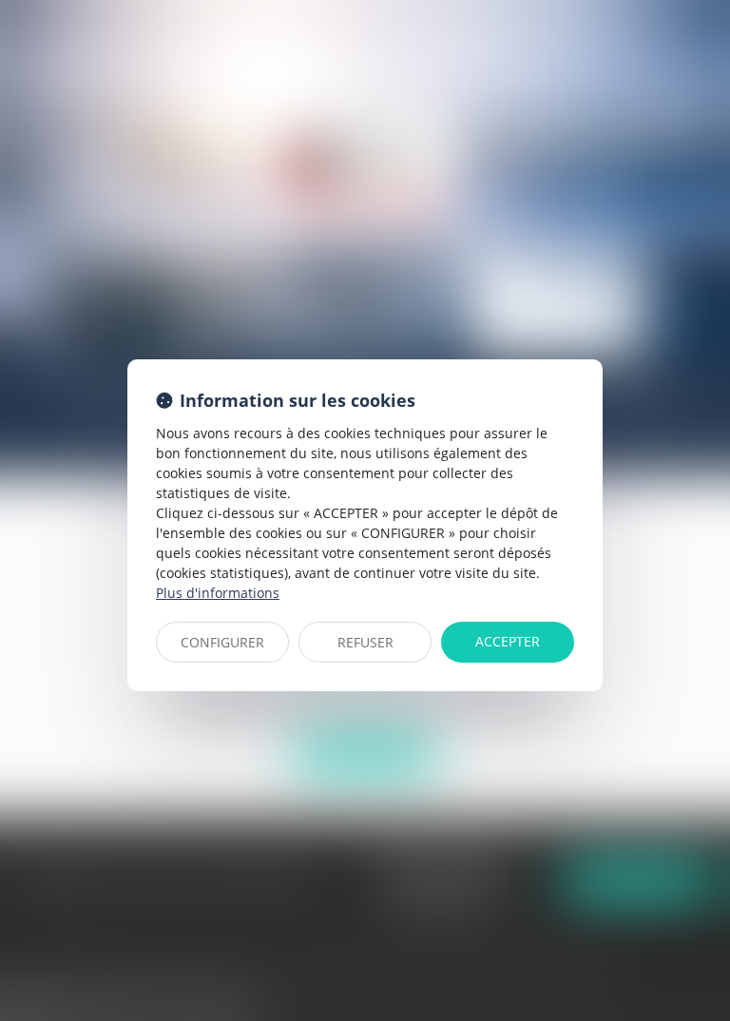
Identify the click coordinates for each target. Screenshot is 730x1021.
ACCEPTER (507, 641)
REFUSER (365, 642)
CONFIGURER (222, 642)
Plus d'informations (217, 593)
